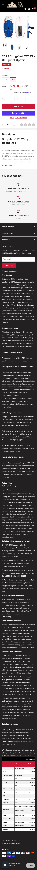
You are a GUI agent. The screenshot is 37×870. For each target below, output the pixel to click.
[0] (33, 9)
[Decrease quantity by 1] (12, 99)
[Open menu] (3, 4)
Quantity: (5, 99)
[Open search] (25, 9)
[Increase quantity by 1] (23, 99)
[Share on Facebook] (21, 124)
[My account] (29, 9)
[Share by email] (33, 124)
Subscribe (9, 265)
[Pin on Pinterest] (25, 124)
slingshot (6, 68)
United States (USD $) (9, 840)
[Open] (5, 864)
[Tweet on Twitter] (29, 124)
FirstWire (12, 865)
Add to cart (18, 106)
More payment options (18, 118)
